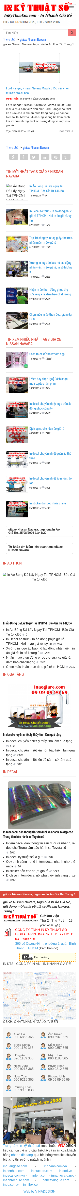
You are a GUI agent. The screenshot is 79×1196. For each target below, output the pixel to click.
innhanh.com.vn (55, 1166)
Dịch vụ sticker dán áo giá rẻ (46, 428)
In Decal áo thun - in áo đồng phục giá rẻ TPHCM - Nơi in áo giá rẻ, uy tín (50, 215)
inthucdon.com (41, 1171)
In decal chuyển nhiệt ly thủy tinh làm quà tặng (32, 734)
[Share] (14, 157)
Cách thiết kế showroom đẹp (47, 354)
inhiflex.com (31, 1184)
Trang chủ (9, 39)
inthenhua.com (13, 1171)
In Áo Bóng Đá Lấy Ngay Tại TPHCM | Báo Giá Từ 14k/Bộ (46, 188)
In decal (10, 771)
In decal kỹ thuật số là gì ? (25, 857)
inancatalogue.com (55, 1180)
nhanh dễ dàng (22, 1155)
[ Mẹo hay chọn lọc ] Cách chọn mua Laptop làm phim (48, 381)
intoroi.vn (65, 1171)
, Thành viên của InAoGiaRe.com (30, 98)
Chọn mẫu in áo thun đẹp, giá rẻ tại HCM (35, 667)
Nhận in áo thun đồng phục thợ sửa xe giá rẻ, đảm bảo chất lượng (50, 291)
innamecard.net (62, 1175)
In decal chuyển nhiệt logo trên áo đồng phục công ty (50, 405)
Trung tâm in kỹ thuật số (21, 1145)
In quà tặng (13, 674)
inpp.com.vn (11, 1184)
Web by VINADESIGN (39, 1191)
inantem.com (38, 1175)
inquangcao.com (15, 1166)
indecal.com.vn (14, 1175)
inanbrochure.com (16, 1180)
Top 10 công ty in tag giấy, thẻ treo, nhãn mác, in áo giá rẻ (51, 240)
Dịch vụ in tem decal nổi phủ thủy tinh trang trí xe (41, 875)
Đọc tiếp (65, 131)
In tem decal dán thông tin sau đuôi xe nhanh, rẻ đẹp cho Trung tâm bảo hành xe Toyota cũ (38, 834)
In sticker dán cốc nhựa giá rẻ (47, 503)
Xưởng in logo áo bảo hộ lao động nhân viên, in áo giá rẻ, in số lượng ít (50, 267)
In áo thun (12, 563)
